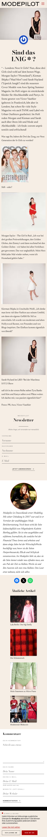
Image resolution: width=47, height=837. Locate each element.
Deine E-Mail (10, 777)
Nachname (7, 446)
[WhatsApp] (30, 580)
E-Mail (5, 456)
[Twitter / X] (23, 580)
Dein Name (8, 767)
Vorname (7, 436)
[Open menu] (43, 3)
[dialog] (23, 823)
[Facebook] (16, 580)
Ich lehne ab (11, 832)
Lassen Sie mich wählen (11, 827)
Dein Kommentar (12, 740)
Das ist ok (29, 832)
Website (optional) (13, 789)
